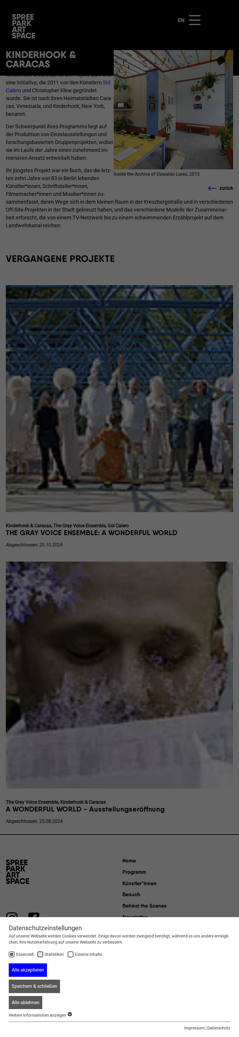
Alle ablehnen (25, 1002)
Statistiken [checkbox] (54, 954)
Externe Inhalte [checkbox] (88, 954)
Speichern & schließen (34, 986)
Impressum (194, 1028)
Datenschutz (218, 1028)
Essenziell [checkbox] (25, 954)
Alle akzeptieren (28, 970)
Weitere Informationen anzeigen (38, 1015)
